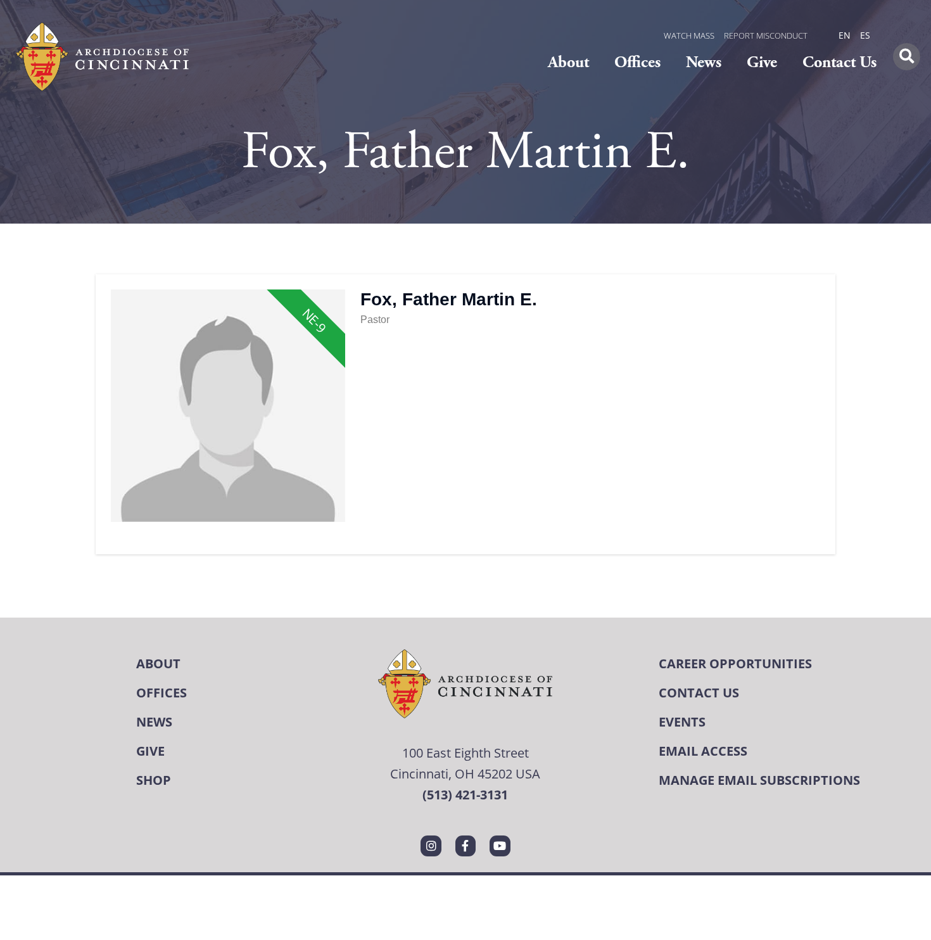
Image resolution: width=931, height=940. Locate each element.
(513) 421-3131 (465, 794)
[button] (906, 56)
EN (845, 35)
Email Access (703, 751)
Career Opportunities (735, 663)
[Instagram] (431, 845)
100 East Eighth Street (465, 752)
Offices (637, 62)
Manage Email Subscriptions (759, 780)
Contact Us (839, 62)
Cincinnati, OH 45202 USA (465, 773)
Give (762, 62)
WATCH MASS (689, 35)
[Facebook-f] (465, 845)
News (703, 62)
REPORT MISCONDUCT (766, 35)
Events (682, 722)
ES (865, 35)
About (568, 62)
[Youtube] (500, 845)
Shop (153, 780)
